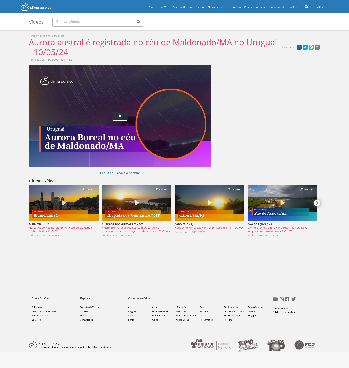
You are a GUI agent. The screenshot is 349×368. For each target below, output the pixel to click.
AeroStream (197, 7)
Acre (130, 307)
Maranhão (181, 307)
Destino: (179, 7)
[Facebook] (287, 300)
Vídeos (237, 7)
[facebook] (299, 47)
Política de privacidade (284, 312)
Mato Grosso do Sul (186, 315)
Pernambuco (206, 319)
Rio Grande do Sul (233, 315)
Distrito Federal (160, 311)
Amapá (131, 315)
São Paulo (253, 311)
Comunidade (277, 7)
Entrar (320, 6)
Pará (202, 307)
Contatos (293, 7)
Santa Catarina (255, 307)
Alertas (225, 7)
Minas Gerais (182, 319)
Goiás (155, 319)
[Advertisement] (286, 92)
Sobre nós (37, 307)
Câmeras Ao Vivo (159, 7)
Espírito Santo (159, 315)
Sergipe (252, 315)
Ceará (155, 307)
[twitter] (305, 47)
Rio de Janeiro (231, 307)
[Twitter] (293, 300)
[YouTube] (275, 300)
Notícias (213, 7)
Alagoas (132, 311)
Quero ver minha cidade (44, 311)
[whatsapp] (311, 47)
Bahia (131, 319)
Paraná (203, 315)
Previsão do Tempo (255, 6)
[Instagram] (282, 300)
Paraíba (204, 311)
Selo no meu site (40, 315)
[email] (317, 47)
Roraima (228, 319)
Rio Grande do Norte (234, 311)
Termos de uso (280, 307)
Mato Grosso (182, 311)
